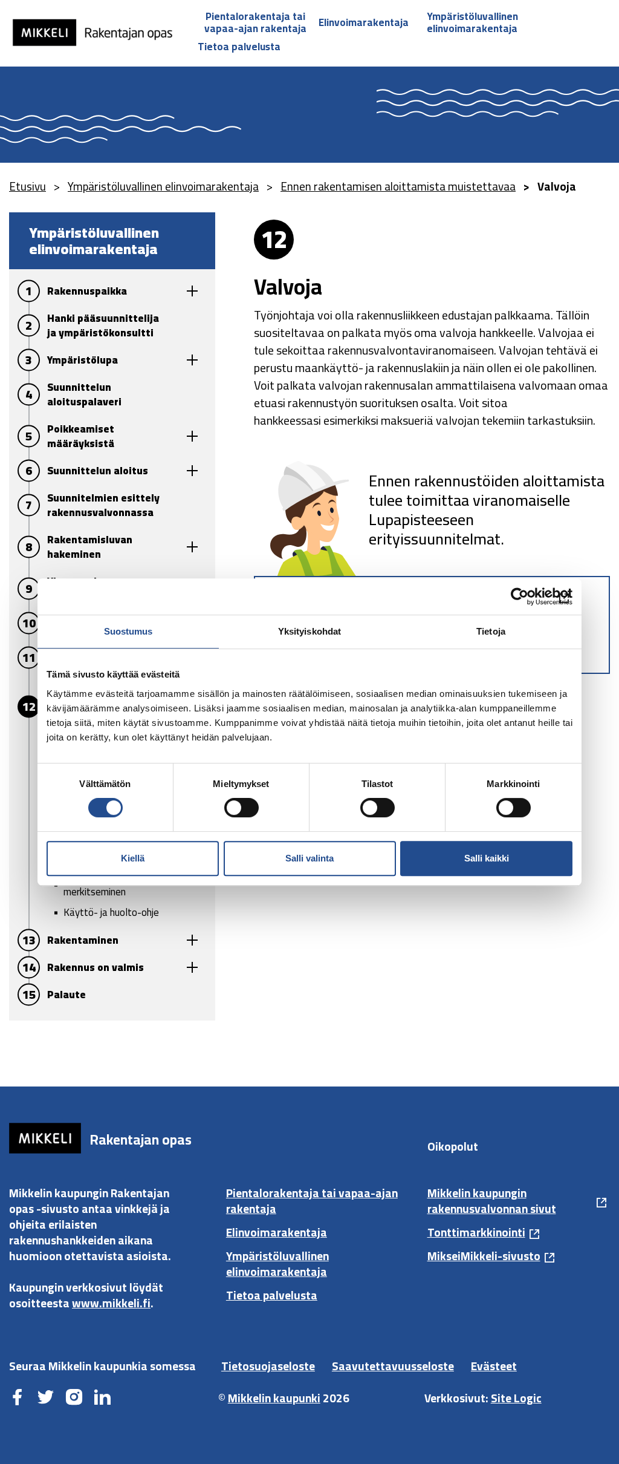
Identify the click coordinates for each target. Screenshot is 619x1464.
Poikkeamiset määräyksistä (80, 436)
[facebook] (17, 1398)
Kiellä (132, 858)
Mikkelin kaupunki (274, 1398)
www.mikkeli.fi (111, 1303)
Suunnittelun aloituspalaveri (84, 394)
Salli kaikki (486, 858)
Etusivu (27, 186)
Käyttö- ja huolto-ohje (111, 912)
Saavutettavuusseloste (393, 1366)
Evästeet (494, 1366)
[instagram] (74, 1398)
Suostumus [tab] (128, 631)
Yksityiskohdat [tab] (309, 631)
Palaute (66, 994)
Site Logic (516, 1398)
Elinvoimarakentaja (364, 22)
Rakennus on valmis (95, 967)
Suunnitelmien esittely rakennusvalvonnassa (103, 505)
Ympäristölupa (82, 360)
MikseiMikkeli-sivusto (483, 1256)
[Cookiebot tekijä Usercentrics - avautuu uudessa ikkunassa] (519, 596)
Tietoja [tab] (490, 631)
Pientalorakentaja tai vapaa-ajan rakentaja (255, 22)
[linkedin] (102, 1398)
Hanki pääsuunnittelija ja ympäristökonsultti (103, 325)
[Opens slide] (192, 291)
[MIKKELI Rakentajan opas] (99, 32)
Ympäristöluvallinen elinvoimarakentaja (472, 22)
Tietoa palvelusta (239, 46)
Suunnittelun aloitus (97, 470)
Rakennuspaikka (87, 291)
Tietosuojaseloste (268, 1366)
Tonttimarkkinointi (476, 1232)
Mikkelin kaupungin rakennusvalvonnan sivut (491, 1201)
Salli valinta (309, 858)
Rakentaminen (82, 940)
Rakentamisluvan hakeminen (89, 547)
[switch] (241, 807)
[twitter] (45, 1398)
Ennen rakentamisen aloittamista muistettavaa (398, 186)
